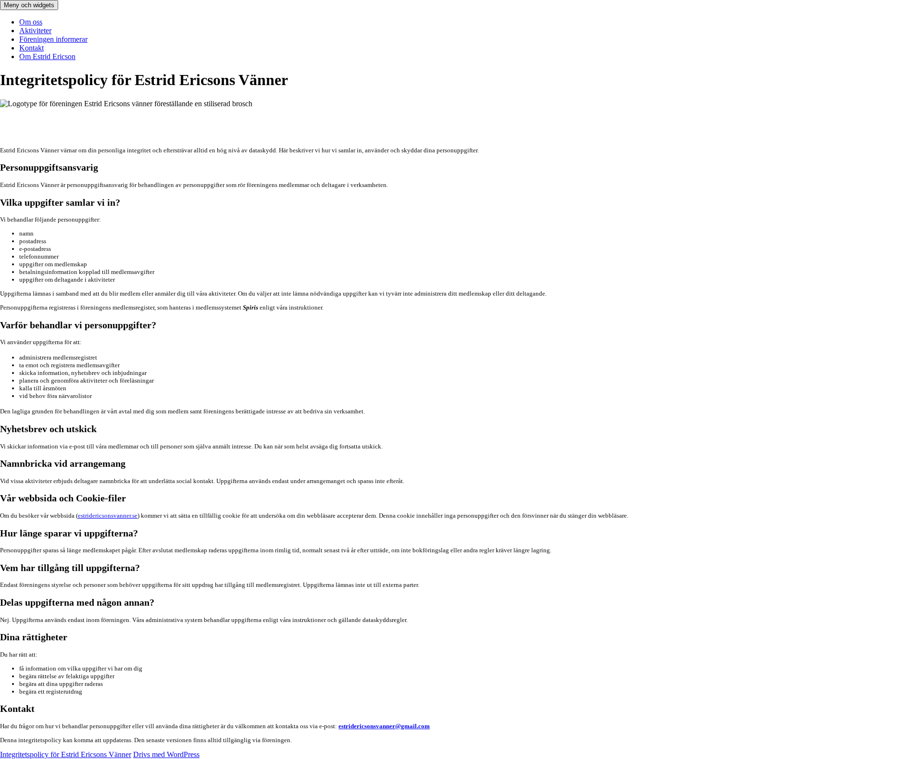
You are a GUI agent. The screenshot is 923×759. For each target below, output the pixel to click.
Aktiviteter (35, 30)
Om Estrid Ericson (47, 56)
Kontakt (31, 48)
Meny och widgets (29, 5)
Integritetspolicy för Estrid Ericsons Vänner (65, 754)
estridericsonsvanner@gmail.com (384, 726)
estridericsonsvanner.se (107, 515)
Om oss (30, 22)
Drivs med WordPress (166, 754)
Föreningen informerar (53, 39)
